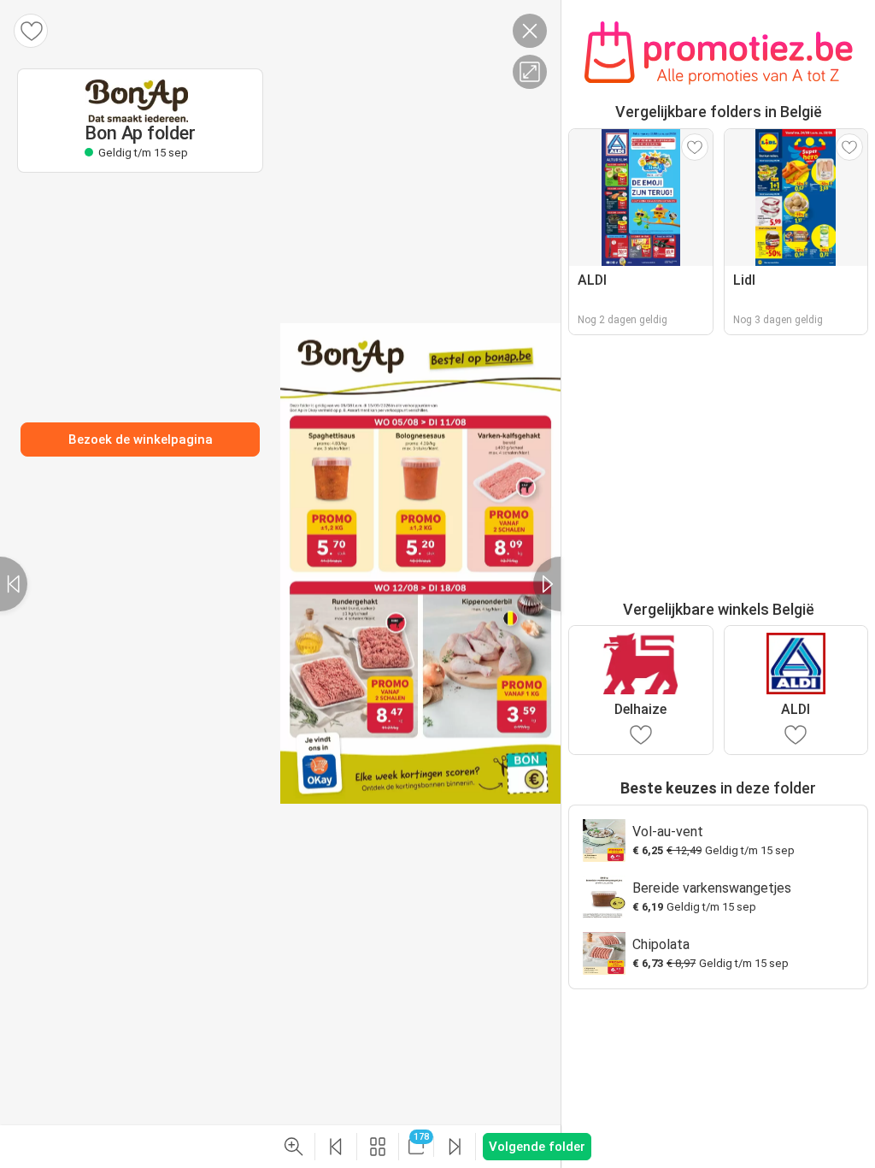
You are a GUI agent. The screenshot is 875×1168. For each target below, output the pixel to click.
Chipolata (661, 944)
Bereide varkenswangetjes (711, 888)
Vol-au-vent (667, 831)
